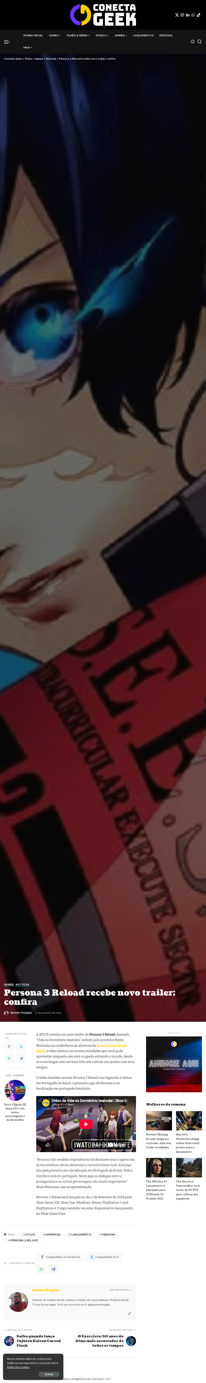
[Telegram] (21, 1058)
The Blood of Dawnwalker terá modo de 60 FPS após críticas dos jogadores (188, 1190)
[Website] (129, 1313)
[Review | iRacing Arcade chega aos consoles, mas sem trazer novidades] (159, 1121)
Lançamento (81, 1234)
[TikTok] (199, 15)
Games (9, 984)
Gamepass (53, 1234)
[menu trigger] (9, 42)
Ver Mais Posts (119, 1289)
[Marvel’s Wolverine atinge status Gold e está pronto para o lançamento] (189, 1121)
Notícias (22, 984)
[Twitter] (177, 15)
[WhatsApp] (193, 15)
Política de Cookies (18, 1367)
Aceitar (49, 1374)
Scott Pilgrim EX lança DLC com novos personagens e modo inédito (15, 1112)
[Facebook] (9, 1047)
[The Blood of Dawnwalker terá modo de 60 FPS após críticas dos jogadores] (189, 1167)
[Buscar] (199, 42)
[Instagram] (182, 15)
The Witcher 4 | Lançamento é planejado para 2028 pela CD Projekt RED (156, 1190)
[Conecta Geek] (103, 15)
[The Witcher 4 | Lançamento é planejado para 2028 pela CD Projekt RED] (159, 1167)
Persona (108, 1234)
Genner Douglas (21, 1012)
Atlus (30, 1234)
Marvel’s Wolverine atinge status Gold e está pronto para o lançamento (187, 1143)
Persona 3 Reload (24, 1240)
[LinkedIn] (188, 15)
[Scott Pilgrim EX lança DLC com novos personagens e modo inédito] (15, 1090)
